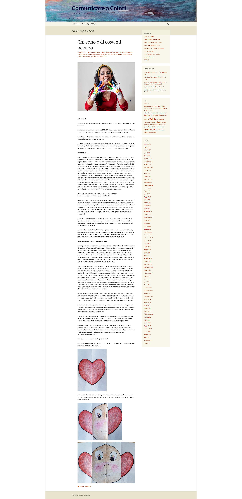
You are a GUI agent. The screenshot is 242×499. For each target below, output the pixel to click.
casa (165, 115)
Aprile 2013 (147, 305)
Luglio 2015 (147, 244)
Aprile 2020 (147, 200)
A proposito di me (95, 52)
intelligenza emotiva (96, 54)
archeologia (164, 113)
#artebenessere (150, 103)
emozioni (146, 122)
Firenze (150, 122)
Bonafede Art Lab (149, 51)
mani (154, 124)
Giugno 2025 (147, 170)
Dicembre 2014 (148, 264)
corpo (145, 119)
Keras (104, 54)
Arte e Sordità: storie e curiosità (153, 42)
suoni (152, 132)
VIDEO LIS (146, 60)
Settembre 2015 (148, 238)
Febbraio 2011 (148, 340)
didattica (80, 54)
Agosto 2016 (147, 220)
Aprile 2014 (147, 282)
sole (150, 132)
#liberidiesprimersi (155, 108)
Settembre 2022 (148, 185)
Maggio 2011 (147, 335)
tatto (155, 132)
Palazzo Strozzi (148, 127)
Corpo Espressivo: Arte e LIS (152, 54)
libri (112, 54)
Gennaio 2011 (147, 343)
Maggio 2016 (147, 229)
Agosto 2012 (147, 317)
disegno (162, 119)
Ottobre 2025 (147, 164)
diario (158, 119)
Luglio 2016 (147, 223)
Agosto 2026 (147, 144)
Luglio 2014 (147, 276)
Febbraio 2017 (148, 211)
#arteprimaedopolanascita (149, 106)
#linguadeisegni (163, 108)
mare (157, 124)
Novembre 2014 (148, 267)
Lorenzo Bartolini (148, 124)
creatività (130, 52)
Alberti (153, 111)
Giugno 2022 (147, 188)
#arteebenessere (157, 103)
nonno (163, 124)
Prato (151, 129)
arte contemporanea (153, 115)
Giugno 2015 (147, 247)
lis (114, 54)
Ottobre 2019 (147, 203)
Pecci (153, 127)
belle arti (123, 52)
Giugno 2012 (147, 323)
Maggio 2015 (147, 249)
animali (156, 111)
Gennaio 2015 (147, 261)
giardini (163, 122)
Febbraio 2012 (148, 329)
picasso (159, 127)
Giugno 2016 (147, 226)
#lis (145, 111)
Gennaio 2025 (147, 176)
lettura (108, 54)
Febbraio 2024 (148, 182)
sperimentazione (96, 56)
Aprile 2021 (147, 194)
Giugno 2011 (147, 332)
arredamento (107, 52)
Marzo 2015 (147, 255)
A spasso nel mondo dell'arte (152, 39)
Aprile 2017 (147, 208)
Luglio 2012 (147, 320)
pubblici (80, 56)
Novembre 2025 (148, 161)
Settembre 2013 (148, 296)
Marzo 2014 (147, 285)
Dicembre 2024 (148, 179)
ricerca (85, 56)
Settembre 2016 (148, 217)
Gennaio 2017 (147, 214)
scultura (146, 132)
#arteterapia (160, 106)
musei (124, 54)
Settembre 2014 (148, 273)
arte (112, 52)
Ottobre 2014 (147, 270)
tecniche (103, 56)
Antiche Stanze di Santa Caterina (152, 113)
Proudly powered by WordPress (81, 495)
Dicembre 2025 (148, 159)
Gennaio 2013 (147, 308)
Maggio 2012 (147, 326)
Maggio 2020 (147, 197)
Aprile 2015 (147, 252)
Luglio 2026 (147, 147)
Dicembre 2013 (148, 288)
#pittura (148, 111)
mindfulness (119, 54)
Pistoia (162, 127)
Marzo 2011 (147, 337)
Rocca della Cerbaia (159, 130)
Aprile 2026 (147, 153)
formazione (86, 54)
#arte (145, 104)
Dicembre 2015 (148, 235)
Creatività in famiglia (149, 57)
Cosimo (152, 118)
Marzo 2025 (147, 173)
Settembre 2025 (148, 167)
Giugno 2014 (147, 279)
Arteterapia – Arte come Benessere (154, 48)
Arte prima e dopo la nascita (152, 45)
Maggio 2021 (147, 191)
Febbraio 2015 (148, 258)
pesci (157, 127)
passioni (129, 54)
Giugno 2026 (147, 150)
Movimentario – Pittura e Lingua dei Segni (84, 24)
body (162, 115)
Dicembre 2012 (148, 311)
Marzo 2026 (147, 156)
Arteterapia (117, 52)
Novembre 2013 (148, 291)
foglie (153, 122)
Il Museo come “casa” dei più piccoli (154, 87)
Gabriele (158, 122)
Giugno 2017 (147, 205)
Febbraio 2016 (148, 232)
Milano (160, 124)
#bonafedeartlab (147, 108)
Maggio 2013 (147, 302)
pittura (146, 130)
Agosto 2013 (147, 299)
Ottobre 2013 (147, 293)
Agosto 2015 (147, 241)
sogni (88, 56)
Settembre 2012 (148, 314)
